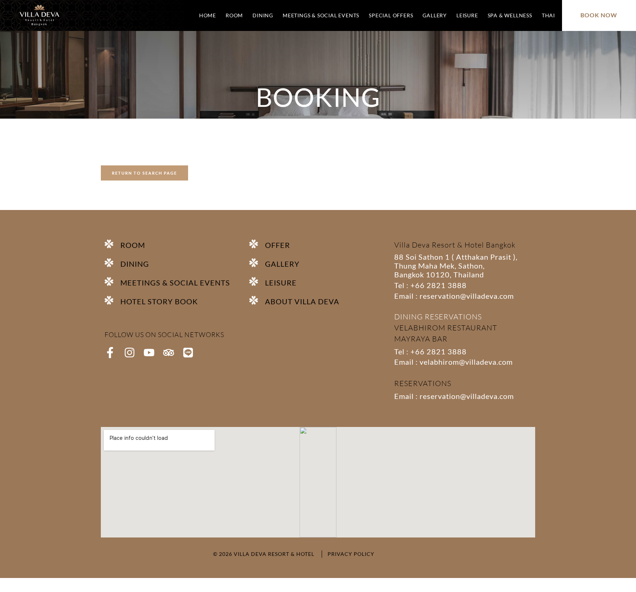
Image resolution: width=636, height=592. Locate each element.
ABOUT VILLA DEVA (302, 301)
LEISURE (467, 15)
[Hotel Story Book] (112, 300)
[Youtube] (149, 352)
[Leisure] (257, 281)
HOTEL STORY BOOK (159, 301)
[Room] (112, 243)
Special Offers (391, 15)
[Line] (188, 352)
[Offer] (257, 243)
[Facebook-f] (110, 352)
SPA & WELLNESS (510, 15)
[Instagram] (129, 352)
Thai (548, 15)
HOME (207, 15)
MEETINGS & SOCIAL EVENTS (321, 15)
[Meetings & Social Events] (112, 281)
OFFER (277, 245)
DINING (262, 15)
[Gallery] (257, 262)
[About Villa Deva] (257, 300)
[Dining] (112, 262)
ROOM (234, 15)
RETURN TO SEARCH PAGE (144, 173)
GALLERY (435, 15)
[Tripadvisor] (168, 352)
